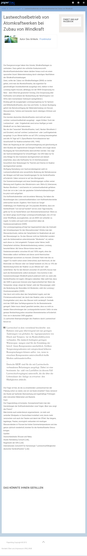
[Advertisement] (30, 510)
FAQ (26, 548)
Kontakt (4, 548)
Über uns (11, 548)
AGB (30, 548)
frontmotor (45, 39)
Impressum (20, 548)
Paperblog (10, 542)
